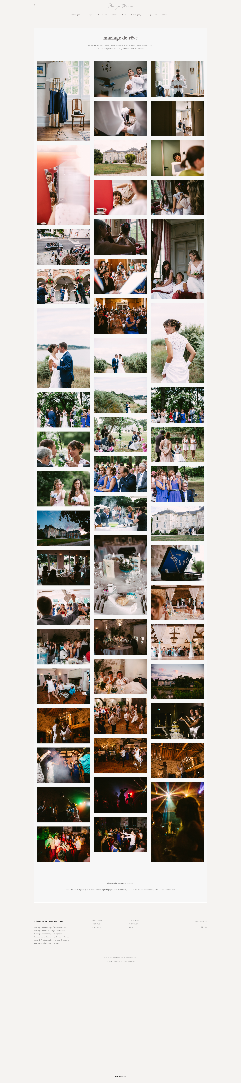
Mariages (76, 15)
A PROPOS (134, 921)
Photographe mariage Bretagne (55, 940)
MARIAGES (97, 921)
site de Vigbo (120, 1076)
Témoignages (137, 15)
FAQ (124, 15)
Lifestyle (89, 15)
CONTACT (134, 924)
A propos (152, 15)
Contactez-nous (169, 890)
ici (162, 890)
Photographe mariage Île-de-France (49, 927)
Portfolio (102, 15)
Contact (166, 15)
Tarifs (115, 15)
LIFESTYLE (97, 927)
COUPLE (96, 924)
